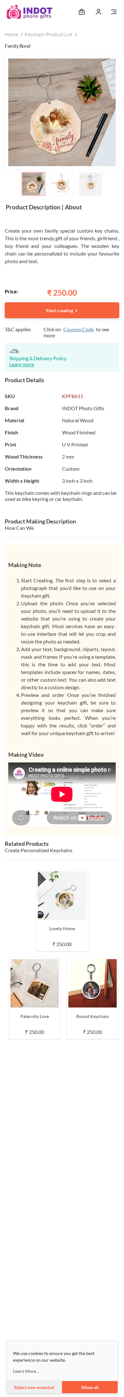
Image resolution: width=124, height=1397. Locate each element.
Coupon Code (78, 329)
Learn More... (26, 1371)
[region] (62, 126)
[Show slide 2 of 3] (62, 184)
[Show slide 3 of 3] (90, 184)
